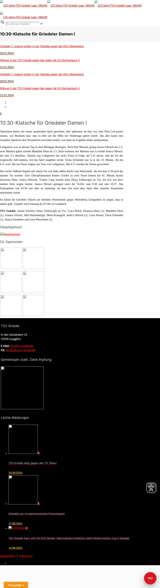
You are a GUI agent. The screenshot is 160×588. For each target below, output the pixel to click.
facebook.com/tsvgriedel (20, 350)
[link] (41, 24)
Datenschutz (7, 556)
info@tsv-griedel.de (21, 346)
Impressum (25, 556)
